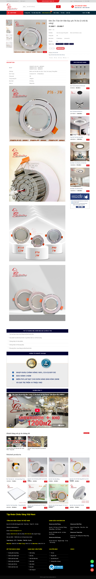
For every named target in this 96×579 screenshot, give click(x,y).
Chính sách (22, 1)
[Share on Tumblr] (68, 57)
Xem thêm (86, 433)
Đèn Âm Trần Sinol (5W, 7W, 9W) (77, 505)
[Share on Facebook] (51, 57)
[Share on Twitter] (56, 57)
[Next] (44, 36)
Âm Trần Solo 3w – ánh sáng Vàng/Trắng (16, 479)
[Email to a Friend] (60, 57)
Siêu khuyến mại (46, 12)
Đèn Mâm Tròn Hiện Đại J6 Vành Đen (78, 162)
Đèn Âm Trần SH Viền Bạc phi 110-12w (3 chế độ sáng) (37, 506)
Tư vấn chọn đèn (36, 12)
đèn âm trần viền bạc (60, 54)
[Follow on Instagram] (85, 1)
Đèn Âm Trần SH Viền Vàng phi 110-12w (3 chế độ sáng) (58, 506)
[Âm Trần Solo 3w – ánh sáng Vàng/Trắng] (16, 467)
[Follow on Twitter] (87, 1)
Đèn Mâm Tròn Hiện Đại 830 (76, 188)
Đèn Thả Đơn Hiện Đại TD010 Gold (77, 85)
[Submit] (58, 6)
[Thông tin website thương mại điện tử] (56, 566)
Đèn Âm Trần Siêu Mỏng (54, 479)
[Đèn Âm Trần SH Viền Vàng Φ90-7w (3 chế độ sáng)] (79, 467)
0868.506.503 (78, 7)
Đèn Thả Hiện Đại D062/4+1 (76, 111)
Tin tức (63, 12)
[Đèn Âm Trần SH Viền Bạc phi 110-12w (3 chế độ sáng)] (37, 493)
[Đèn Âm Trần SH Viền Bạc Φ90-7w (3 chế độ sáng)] (37, 467)
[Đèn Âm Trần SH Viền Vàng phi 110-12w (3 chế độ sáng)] (58, 493)
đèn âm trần (53, 54)
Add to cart (60, 48)
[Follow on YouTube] (88, 1)
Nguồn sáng (51, 44)
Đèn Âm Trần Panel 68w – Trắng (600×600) (16, 505)
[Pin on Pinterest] (65, 57)
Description (10, 62)
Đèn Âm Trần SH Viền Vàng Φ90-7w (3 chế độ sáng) (79, 479)
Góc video (56, 12)
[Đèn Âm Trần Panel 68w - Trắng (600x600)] (16, 493)
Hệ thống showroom (78, 1)
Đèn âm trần (55, 52)
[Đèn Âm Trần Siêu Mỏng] (58, 467)
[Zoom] (15, 51)
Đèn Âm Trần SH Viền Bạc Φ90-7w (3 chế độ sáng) (37, 479)
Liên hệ (68, 12)
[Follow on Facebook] (83, 1)
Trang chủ (27, 12)
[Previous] (16, 36)
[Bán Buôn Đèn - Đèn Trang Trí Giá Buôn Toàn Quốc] (14, 6)
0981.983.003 (86, 7)
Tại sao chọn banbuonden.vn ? (13, 1)
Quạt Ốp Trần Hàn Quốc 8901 (76, 137)
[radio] (60, 44)
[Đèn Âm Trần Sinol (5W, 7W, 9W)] (79, 493)
